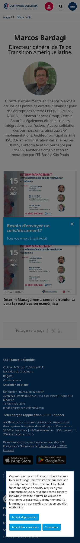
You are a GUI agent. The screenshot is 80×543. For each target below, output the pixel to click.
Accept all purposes (24, 517)
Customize (51, 527)
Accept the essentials (25, 527)
